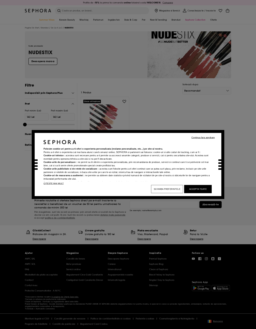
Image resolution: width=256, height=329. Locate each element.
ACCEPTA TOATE (198, 189)
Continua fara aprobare (203, 137)
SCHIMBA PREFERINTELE (167, 189)
